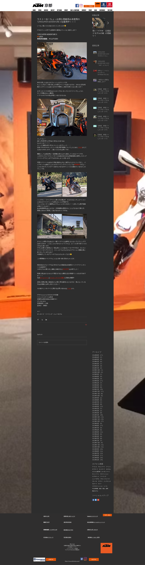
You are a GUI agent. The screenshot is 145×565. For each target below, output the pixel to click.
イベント (108, 467)
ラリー (99, 484)
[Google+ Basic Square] (98, 500)
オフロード (95, 469)
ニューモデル (57, 314)
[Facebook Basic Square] (93, 500)
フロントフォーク (105, 479)
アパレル (94, 467)
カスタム (108, 469)
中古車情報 (95, 488)
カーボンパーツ (105, 471)
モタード (94, 484)
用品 (103, 488)
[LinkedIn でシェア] (46, 319)
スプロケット (95, 476)
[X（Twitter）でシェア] (42, 319)
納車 (107, 488)
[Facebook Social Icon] (77, 5)
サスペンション (104, 474)
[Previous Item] (95, 23)
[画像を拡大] (49, 184)
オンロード (40, 314)
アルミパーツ (101, 467)
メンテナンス (107, 481)
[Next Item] (108, 23)
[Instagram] (81, 5)
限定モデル (95, 491)
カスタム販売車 (96, 471)
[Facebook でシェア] (38, 319)
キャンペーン (95, 474)
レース (105, 486)
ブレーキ (94, 481)
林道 (100, 488)
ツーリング (48, 314)
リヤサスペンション (97, 486)
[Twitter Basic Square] (96, 500)
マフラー (100, 481)
